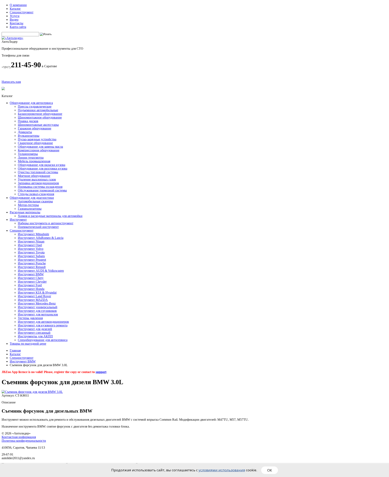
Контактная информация (19, 437)
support (101, 372)
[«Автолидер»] (12, 38)
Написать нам (11, 81)
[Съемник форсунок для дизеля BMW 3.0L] (32, 392)
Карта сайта (18, 27)
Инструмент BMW (23, 361)
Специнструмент (21, 12)
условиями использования (222, 470)
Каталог (15, 8)
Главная (15, 350)
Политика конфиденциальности (24, 440)
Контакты (16, 23)
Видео (14, 19)
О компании (18, 5)
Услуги (14, 16)
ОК (269, 470)
